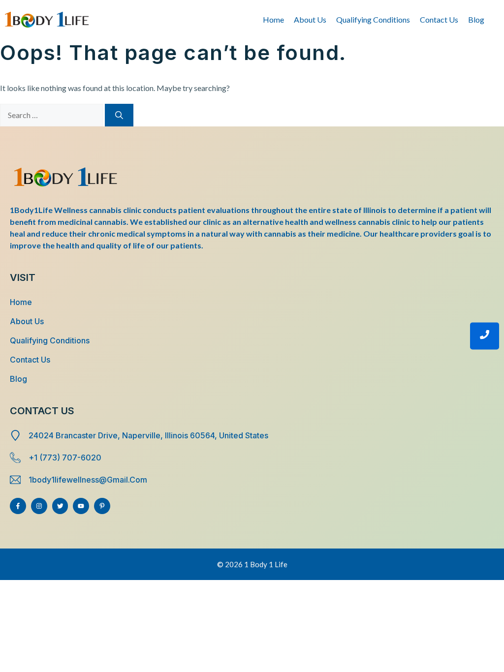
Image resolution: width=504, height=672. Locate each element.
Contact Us (439, 19)
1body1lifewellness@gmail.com (88, 480)
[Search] (119, 115)
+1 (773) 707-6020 (65, 457)
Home (273, 19)
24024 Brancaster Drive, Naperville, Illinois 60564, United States (148, 435)
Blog (476, 19)
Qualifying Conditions (373, 19)
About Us (310, 19)
